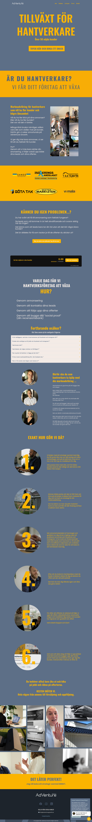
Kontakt (78, 3)
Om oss (72, 3)
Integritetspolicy (46, 816)
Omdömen (61, 3)
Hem (56, 3)
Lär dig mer (67, 3)
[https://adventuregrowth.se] (17, 3)
